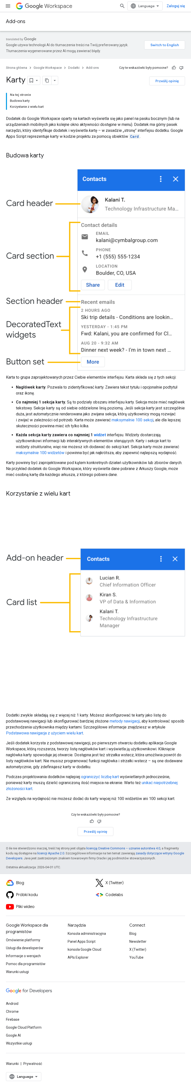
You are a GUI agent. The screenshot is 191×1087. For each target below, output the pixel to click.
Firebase (12, 1019)
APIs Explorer (78, 957)
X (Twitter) (137, 949)
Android (12, 1004)
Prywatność (32, 1064)
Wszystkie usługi (19, 1043)
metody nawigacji (125, 721)
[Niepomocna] (181, 68)
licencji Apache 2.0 (50, 853)
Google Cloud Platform (24, 1027)
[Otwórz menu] (8, 6)
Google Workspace (48, 68)
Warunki (12, 1064)
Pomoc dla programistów (26, 964)
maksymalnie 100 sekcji (132, 420)
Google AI (13, 1035)
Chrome (12, 1012)
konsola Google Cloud (84, 949)
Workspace (58, 6)
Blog (132, 934)
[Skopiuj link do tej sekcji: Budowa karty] (49, 156)
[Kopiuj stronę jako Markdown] (47, 80)
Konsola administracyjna (87, 934)
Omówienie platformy (23, 940)
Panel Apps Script (82, 941)
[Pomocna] (174, 68)
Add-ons (15, 21)
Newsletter (137, 941)
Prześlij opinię (167, 81)
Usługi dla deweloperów (24, 948)
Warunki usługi (17, 972)
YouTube (136, 957)
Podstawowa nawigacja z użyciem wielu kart (44, 733)
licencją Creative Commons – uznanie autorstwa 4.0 (123, 848)
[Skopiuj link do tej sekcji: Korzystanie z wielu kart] (75, 494)
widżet (100, 435)
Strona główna (16, 68)
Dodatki (74, 68)
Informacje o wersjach (23, 956)
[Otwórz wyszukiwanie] (122, 6)
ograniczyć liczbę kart (100, 776)
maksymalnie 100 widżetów (40, 452)
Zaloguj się (176, 6)
